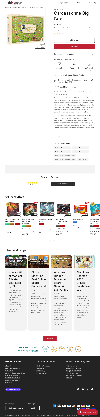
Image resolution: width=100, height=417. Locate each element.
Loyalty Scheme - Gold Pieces (15, 373)
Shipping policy (59, 415)
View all (50, 338)
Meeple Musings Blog (12, 375)
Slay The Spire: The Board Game (12, 220)
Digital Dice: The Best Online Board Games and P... (38, 281)
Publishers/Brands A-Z (12, 380)
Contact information (72, 415)
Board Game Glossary (12, 368)
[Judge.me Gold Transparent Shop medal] (54, 349)
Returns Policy (40, 368)
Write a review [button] (63, 184)
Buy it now (74, 46)
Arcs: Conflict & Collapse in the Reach (61, 221)
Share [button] (59, 136)
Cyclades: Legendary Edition (46, 220)
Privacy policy (36, 415)
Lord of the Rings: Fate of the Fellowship (28, 221)
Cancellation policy (86, 415)
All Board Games (71, 366)
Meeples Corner (15, 415)
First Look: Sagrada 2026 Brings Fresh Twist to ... (84, 281)
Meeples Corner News (12, 378)
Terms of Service (41, 373)
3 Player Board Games (19, 7)
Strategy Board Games (73, 368)
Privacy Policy (40, 371)
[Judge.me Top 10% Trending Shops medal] (78, 349)
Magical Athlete (78, 219)
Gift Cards (8, 382)
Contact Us (9, 371)
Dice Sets (69, 378)
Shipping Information (43, 366)
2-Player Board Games (73, 371)
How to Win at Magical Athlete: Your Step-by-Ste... (16, 279)
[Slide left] (45, 241)
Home (7, 7)
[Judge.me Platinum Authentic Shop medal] (45, 349)
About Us (8, 366)
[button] (4, 2)
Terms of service (47, 415)
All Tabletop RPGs (72, 373)
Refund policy (26, 415)
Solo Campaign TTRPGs (74, 375)
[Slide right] (54, 241)
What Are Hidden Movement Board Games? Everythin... (61, 281)
